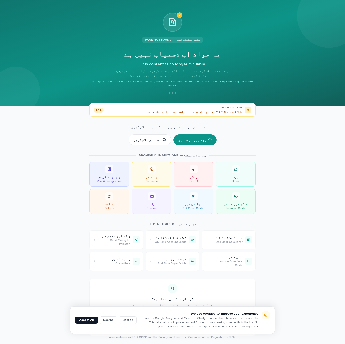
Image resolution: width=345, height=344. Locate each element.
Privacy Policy (250, 326)
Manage (127, 320)
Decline (108, 320)
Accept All (86, 320)
